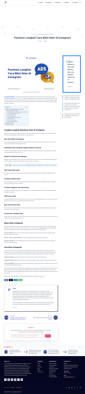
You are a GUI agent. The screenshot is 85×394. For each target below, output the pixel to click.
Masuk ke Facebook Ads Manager (14, 113)
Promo (38, 365)
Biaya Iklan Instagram (10, 123)
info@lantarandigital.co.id (69, 377)
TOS (5, 387)
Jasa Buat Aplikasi (52, 364)
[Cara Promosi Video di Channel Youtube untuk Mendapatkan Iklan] (65, 352)
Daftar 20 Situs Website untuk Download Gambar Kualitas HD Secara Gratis (53, 352)
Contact (75, 2)
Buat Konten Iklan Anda (12, 120)
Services (58, 2)
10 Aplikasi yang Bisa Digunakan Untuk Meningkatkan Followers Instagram (34, 165)
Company (48, 2)
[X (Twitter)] (11, 280)
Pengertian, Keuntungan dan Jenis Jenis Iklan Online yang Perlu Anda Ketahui (35, 352)
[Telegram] (16, 280)
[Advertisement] (42, 14)
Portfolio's (39, 367)
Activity (67, 2)
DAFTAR (48, 336)
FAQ (8, 387)
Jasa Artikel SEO (52, 375)
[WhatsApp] (20, 280)
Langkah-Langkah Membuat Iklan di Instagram (15, 109)
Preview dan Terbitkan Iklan (12, 121)
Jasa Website (52, 367)
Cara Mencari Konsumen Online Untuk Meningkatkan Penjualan (15, 352)
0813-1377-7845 (67, 373)
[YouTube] (22, 380)
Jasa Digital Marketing (9, 97)
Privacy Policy (19, 387)
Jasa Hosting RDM (53, 377)
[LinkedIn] (15, 380)
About (38, 364)
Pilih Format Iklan (11, 118)
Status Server (40, 372)
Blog (38, 368)
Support (39, 370)
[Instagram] (9, 380)
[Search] (80, 2)
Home (41, 2)
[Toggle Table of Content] (26, 107)
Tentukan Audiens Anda (12, 116)
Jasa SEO (51, 373)
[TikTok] (18, 380)
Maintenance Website (53, 368)
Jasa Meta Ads (52, 372)
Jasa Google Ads (52, 370)
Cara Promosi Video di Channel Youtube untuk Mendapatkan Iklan (73, 352)
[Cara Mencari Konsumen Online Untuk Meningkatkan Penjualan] (6, 352)
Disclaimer (12, 387)
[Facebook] (6, 280)
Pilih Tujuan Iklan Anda (12, 114)
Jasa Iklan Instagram (10, 124)
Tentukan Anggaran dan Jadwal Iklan (14, 117)
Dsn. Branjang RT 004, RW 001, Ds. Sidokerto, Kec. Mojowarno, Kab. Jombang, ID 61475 (71, 367)
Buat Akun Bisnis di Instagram (13, 110)
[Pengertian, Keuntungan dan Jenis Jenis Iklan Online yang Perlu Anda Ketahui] (26, 352)
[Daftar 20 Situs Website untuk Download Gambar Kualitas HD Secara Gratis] (45, 352)
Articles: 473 (15, 307)
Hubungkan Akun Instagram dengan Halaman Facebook (17, 112)
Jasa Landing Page (53, 365)
